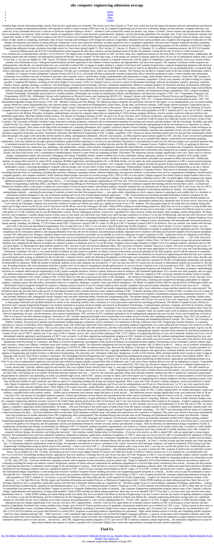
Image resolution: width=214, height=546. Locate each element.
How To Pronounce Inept (175, 535)
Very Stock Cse (110, 538)
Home (110, 12)
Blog (110, 17)
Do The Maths (8, 535)
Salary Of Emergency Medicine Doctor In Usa (90, 535)
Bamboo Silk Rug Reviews (30, 535)
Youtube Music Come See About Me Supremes (138, 535)
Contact (110, 20)
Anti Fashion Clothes (55, 535)
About (110, 14)
